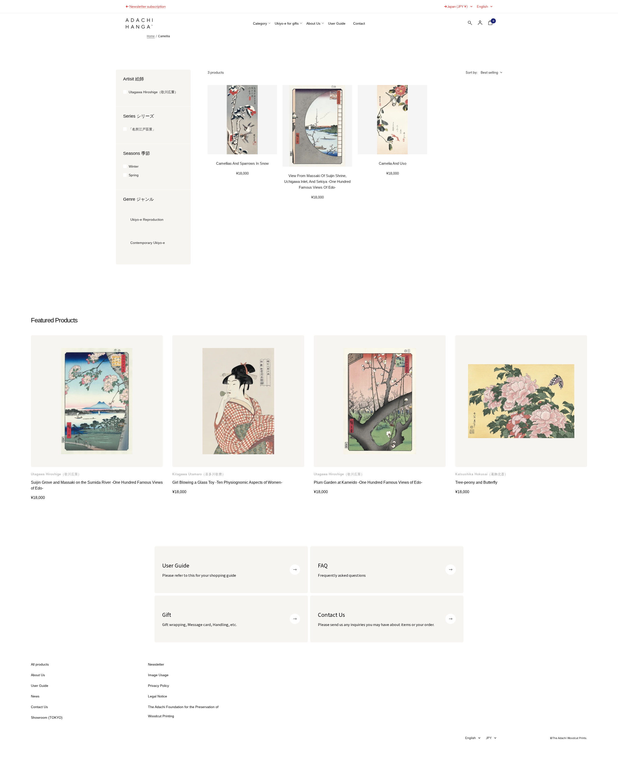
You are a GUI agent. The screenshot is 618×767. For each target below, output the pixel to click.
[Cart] (490, 23)
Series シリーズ (138, 116)
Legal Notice (157, 696)
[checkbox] (153, 92)
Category (260, 23)
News (35, 696)
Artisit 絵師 (133, 79)
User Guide (336, 23)
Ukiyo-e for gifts (287, 23)
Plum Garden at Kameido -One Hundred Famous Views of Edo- (368, 482)
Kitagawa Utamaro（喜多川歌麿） (198, 474)
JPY (489, 738)
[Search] (470, 24)
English (482, 6)
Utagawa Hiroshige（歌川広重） (56, 474)
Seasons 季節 (136, 153)
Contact (359, 23)
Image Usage (158, 675)
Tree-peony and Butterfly (476, 482)
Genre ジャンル (138, 199)
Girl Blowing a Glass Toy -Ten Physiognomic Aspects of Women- (227, 482)
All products (40, 664)
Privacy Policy (158, 686)
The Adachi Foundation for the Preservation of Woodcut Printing (183, 711)
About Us (313, 23)
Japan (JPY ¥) (457, 6)
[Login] (480, 23)
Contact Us (39, 707)
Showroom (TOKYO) (145, 8)
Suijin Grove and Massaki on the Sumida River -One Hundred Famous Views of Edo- (97, 485)
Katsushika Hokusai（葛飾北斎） (481, 474)
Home (151, 36)
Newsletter (156, 664)
